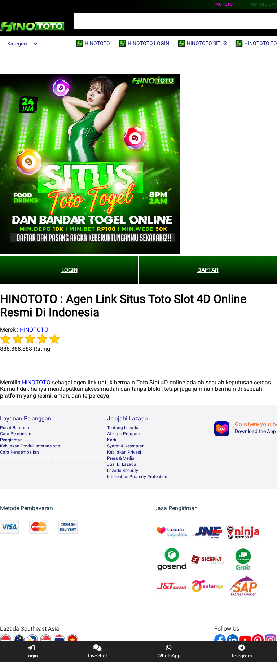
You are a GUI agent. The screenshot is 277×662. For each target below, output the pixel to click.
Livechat (97, 655)
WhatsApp (169, 655)
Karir (111, 439)
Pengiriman (11, 439)
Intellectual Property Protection (137, 476)
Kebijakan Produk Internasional (30, 446)
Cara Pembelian (15, 433)
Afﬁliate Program (123, 433)
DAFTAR (208, 269)
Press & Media (121, 458)
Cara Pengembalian (19, 452)
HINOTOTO (222, 4)
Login (31, 655)
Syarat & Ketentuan (126, 446)
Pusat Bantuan (14, 427)
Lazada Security (122, 470)
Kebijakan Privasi (124, 452)
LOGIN (69, 269)
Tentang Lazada (122, 427)
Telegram (241, 655)
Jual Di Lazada (121, 464)
